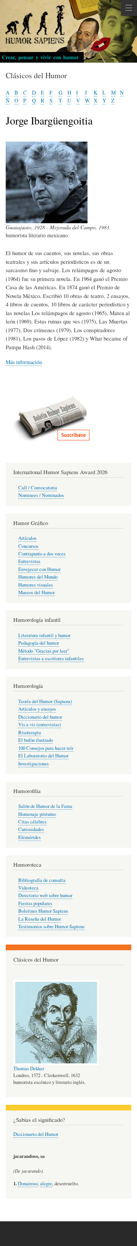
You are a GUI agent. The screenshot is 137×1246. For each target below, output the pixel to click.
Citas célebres (32, 822)
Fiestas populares (35, 903)
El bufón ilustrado (35, 740)
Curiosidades (31, 829)
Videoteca (28, 888)
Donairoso (28, 1183)
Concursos (28, 546)
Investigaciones (33, 763)
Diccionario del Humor (35, 1134)
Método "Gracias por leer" (43, 651)
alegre (46, 1183)
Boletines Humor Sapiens (43, 911)
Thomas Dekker (28, 1068)
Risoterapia (29, 732)
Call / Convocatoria (37, 487)
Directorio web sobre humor (45, 895)
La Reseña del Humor (39, 919)
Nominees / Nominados (41, 495)
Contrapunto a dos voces (41, 553)
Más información (24, 362)
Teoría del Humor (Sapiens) (45, 701)
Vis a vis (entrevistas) (39, 724)
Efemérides (29, 837)
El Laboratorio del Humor (43, 755)
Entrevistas (29, 561)
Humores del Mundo (37, 577)
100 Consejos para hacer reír (45, 748)
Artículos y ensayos (37, 709)
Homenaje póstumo (37, 814)
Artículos (27, 538)
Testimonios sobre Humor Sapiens (51, 926)
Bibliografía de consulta (41, 880)
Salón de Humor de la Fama (45, 806)
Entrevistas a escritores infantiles (51, 658)
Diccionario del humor (40, 717)
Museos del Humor (36, 592)
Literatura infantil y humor (44, 635)
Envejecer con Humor (39, 569)
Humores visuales (35, 585)
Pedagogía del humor (38, 643)
